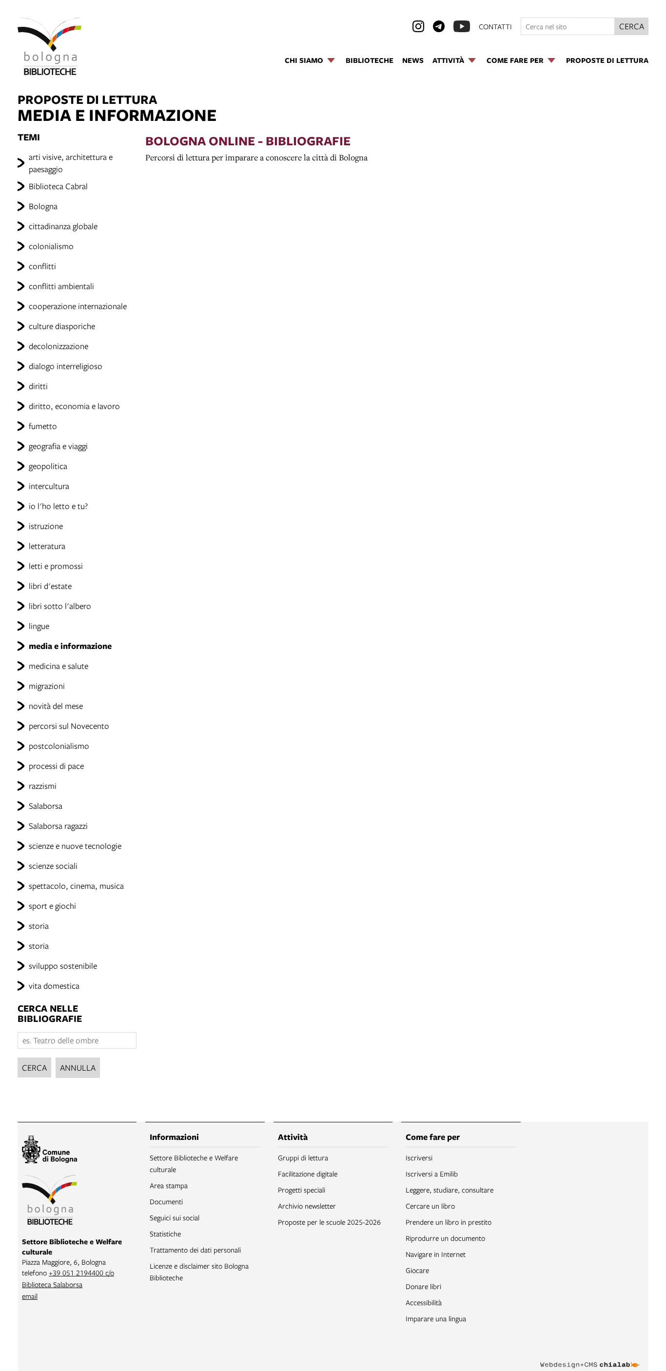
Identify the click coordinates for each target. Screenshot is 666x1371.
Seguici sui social (174, 1217)
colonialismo (51, 246)
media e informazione (70, 645)
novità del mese (56, 705)
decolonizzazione (58, 346)
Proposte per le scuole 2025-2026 (329, 1222)
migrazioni (47, 685)
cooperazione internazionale (78, 306)
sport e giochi (52, 905)
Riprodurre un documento (445, 1238)
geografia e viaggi (58, 445)
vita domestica (54, 985)
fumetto (43, 425)
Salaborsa (45, 805)
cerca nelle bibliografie (50, 1013)
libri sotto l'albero (60, 605)
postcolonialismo (59, 745)
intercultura (49, 485)
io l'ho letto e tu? (58, 505)
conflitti (42, 266)
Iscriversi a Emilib (432, 1173)
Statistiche (165, 1233)
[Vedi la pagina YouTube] (461, 26)
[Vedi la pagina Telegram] (439, 26)
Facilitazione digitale (307, 1173)
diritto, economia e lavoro (74, 405)
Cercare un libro (430, 1206)
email (30, 1296)
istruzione (46, 525)
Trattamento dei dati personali (195, 1249)
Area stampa (169, 1185)
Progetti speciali (301, 1190)
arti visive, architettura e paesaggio (71, 163)
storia (39, 925)
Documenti (166, 1201)
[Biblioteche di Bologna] (49, 1201)
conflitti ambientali (61, 286)
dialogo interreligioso (65, 366)
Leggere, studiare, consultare (449, 1190)
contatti (495, 26)
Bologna (43, 206)
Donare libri (423, 1286)
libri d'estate (50, 585)
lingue (39, 625)
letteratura (47, 545)
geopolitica (48, 465)
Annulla (78, 1067)
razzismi (43, 785)
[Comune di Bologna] (49, 1151)
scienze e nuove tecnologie (75, 845)
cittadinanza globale (63, 226)
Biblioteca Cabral (58, 186)
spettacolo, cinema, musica (76, 885)
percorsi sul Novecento (69, 725)
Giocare (417, 1270)
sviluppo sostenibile (63, 965)
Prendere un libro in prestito (448, 1222)
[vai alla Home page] (49, 46)
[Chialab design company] (590, 1356)
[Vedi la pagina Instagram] (418, 26)
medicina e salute (58, 665)
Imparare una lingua (436, 1318)
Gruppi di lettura (303, 1157)
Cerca (34, 1067)
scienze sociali (53, 865)
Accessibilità (424, 1302)
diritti (38, 386)
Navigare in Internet (436, 1254)
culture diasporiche (62, 326)
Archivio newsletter (307, 1206)
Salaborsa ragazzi (58, 825)
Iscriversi (419, 1157)
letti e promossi (56, 565)
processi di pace (56, 765)
